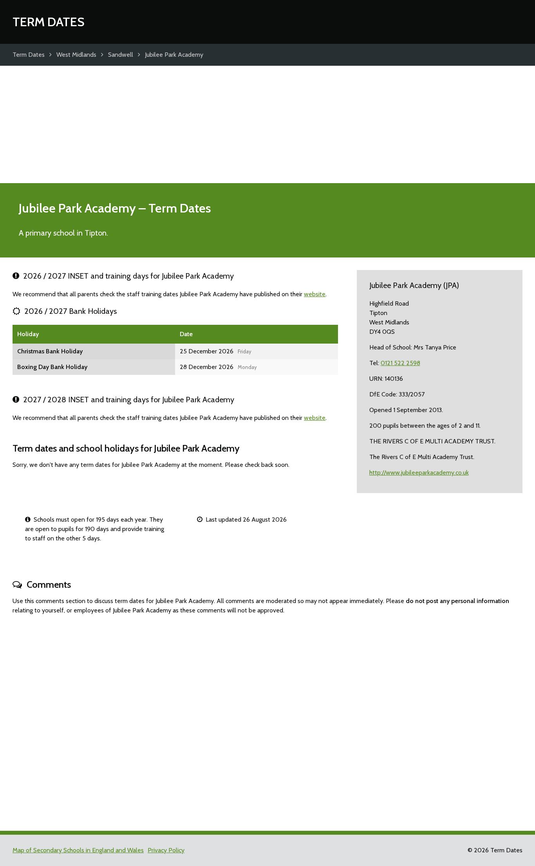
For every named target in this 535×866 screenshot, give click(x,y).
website (314, 294)
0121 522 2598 (400, 363)
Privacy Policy (166, 850)
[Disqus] (267, 719)
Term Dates (49, 21)
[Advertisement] (267, 124)
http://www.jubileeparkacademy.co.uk (419, 472)
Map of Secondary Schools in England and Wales (78, 850)
